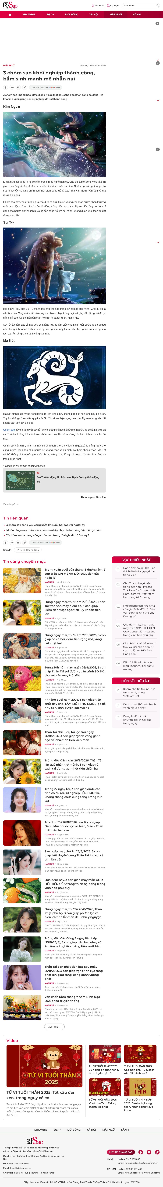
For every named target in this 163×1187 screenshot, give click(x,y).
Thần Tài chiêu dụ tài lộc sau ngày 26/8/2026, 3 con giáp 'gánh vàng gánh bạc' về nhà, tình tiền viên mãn (72, 736)
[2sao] (10, 14)
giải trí (137, 719)
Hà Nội (110, 1159)
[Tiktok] (157, 1152)
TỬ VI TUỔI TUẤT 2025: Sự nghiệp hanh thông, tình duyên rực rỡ (104, 1070)
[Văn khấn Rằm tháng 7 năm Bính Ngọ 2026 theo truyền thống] (22, 1007)
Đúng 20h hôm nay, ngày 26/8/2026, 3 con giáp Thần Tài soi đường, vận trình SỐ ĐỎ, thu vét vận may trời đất (75, 671)
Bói (37, 473)
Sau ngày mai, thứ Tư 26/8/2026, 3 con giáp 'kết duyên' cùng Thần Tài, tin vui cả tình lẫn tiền (74, 855)
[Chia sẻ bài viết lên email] (18, 87)
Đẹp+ (50, 14)
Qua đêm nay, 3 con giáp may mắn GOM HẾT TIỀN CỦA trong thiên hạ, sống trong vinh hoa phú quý (75, 884)
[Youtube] (149, 1152)
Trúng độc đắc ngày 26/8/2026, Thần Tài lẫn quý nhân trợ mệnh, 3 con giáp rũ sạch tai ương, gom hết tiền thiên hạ (73, 764)
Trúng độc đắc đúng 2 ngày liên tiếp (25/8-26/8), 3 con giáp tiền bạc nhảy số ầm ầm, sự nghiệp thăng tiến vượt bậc (73, 942)
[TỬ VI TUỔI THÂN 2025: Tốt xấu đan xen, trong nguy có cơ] (44, 1066)
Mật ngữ (116, 14)
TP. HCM (111, 1169)
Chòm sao (9, 429)
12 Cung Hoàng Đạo (28, 550)
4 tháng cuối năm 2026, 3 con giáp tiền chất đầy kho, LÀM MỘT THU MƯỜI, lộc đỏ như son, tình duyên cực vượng (75, 703)
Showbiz (28, 14)
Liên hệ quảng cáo (121, 1152)
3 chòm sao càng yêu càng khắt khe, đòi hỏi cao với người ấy (45, 524)
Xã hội (93, 14)
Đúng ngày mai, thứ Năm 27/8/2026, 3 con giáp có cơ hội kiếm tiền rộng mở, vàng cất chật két (75, 639)
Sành (137, 14)
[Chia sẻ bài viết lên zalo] (12, 87)
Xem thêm (54, 1026)
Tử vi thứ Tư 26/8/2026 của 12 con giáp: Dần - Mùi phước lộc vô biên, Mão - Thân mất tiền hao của (74, 826)
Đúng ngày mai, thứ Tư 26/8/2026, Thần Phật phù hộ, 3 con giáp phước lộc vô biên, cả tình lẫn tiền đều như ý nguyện (73, 913)
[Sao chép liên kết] (24, 87)
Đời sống (71, 14)
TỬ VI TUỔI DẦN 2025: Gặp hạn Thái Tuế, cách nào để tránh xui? (139, 1070)
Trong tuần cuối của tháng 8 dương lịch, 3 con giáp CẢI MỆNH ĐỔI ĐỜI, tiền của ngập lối (75, 573)
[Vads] (157, 60)
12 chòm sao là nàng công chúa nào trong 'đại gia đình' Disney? (47, 535)
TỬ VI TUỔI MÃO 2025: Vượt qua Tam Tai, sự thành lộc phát (103, 1103)
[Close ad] (157, 23)
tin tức (141, 689)
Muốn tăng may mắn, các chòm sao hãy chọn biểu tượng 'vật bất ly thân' (53, 530)
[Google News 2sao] (46, 87)
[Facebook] (140, 1152)
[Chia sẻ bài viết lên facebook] (5, 87)
